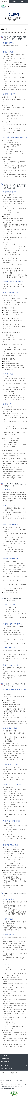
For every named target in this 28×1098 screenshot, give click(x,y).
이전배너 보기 (9, 1073)
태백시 (4, 1055)
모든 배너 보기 (16, 1073)
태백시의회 (23, 1)
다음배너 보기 (13, 1073)
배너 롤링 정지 (11, 1073)
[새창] (14, 1093)
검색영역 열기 (23, 6)
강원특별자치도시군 (6, 1068)
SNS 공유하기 (26, 29)
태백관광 (14, 1)
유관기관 (4, 1065)
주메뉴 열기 (26, 6)
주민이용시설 (5, 1058)
